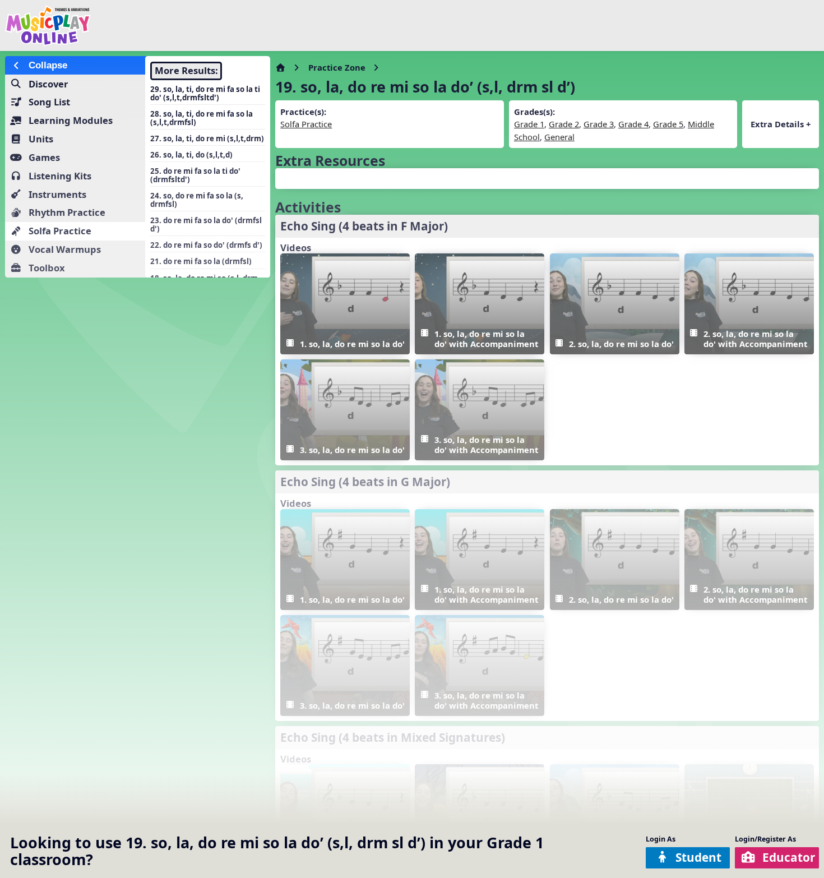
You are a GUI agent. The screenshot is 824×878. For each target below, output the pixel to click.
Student (698, 857)
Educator (788, 857)
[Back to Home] (139, 25)
